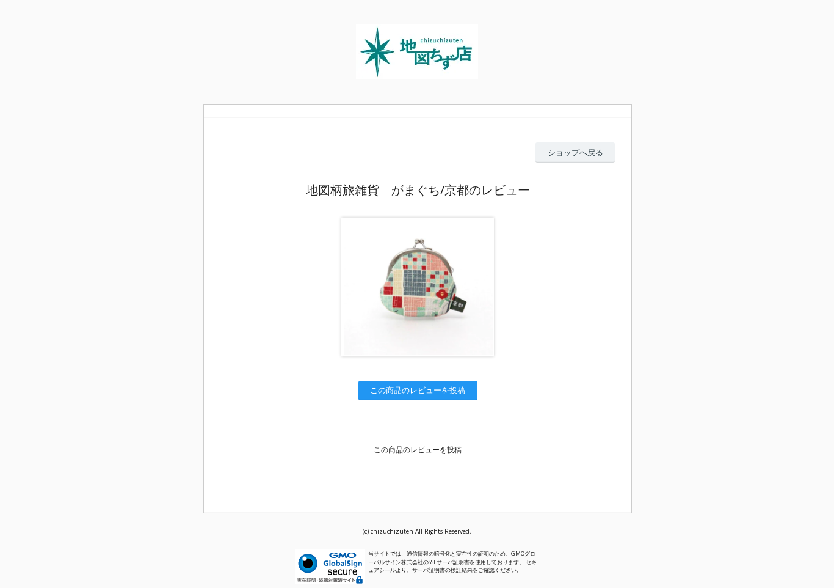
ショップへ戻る (575, 152)
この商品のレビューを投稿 (417, 389)
